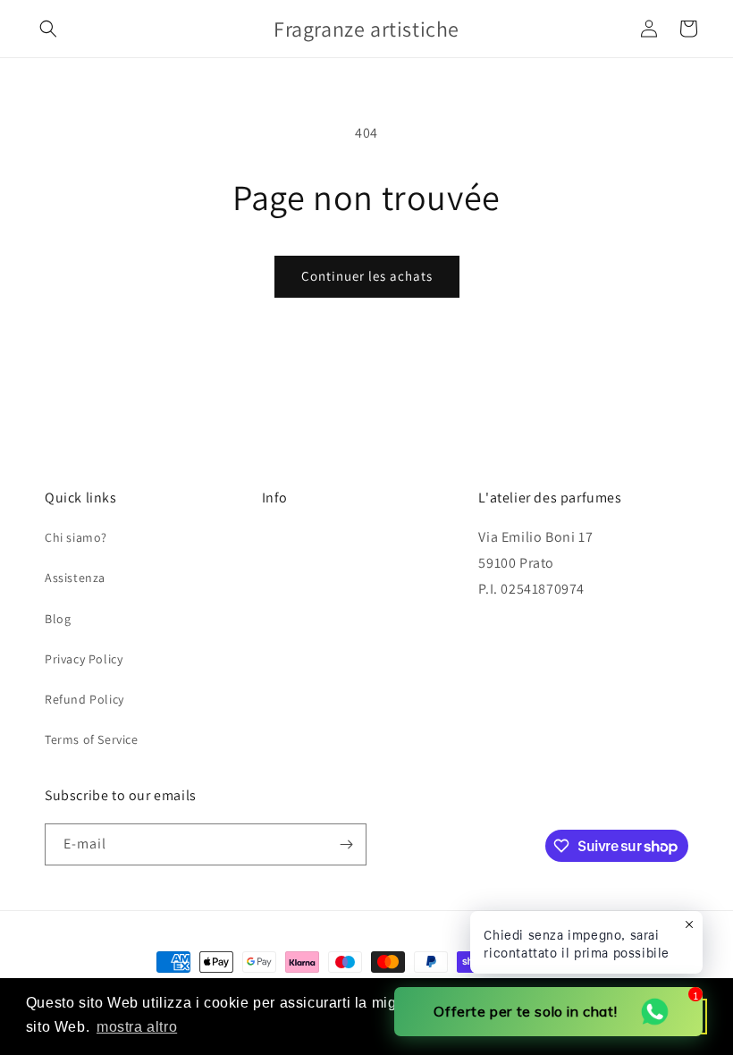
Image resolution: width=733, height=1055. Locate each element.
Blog (58, 619)
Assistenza (75, 578)
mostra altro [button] (137, 1026)
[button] (48, 28)
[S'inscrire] (346, 844)
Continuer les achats (367, 275)
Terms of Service (92, 739)
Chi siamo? (76, 537)
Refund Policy (84, 699)
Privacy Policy (83, 659)
